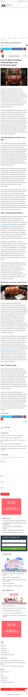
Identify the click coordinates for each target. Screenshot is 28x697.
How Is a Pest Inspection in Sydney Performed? (13, 613)
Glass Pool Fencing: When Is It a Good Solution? (11, 437)
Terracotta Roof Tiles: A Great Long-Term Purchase (12, 435)
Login (2, 674)
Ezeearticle (12, 694)
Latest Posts (3, 648)
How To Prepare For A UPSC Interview (10, 603)
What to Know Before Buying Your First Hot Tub (13, 532)
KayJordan (5, 45)
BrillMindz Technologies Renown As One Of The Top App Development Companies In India (13, 570)
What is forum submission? (9, 583)
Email (2, 481)
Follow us (21, 5)
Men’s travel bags (4, 413)
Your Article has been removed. (7, 654)
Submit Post (22, 1)
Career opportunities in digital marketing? (11, 577)
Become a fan (25, 5)
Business (14, 38)
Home (9, 38)
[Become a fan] (26, 692)
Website (2, 487)
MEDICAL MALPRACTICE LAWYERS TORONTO (13, 585)
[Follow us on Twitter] (26, 690)
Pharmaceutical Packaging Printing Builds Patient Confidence (14, 446)
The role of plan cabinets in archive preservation (11, 443)
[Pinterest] (24, 49)
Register (2, 676)
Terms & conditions (5, 652)
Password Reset (4, 678)
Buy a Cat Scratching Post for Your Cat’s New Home (14, 608)
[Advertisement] (14, 21)
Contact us (3, 646)
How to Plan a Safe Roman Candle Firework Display (14, 520)
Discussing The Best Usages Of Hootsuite (12, 610)
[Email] (2, 51)
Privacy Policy (3, 650)
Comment (3, 461)
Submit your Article (5, 671)
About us (3, 644)
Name (2, 476)
